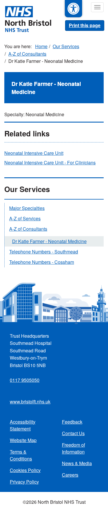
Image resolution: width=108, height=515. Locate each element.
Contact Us (73, 433)
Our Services (66, 46)
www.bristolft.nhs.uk (30, 401)
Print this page (85, 25)
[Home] (25, 18)
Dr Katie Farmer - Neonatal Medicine (49, 241)
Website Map (23, 440)
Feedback (72, 421)
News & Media (77, 463)
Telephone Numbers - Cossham (41, 262)
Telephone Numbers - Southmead (43, 251)
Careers (70, 474)
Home (41, 46)
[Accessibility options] (73, 8)
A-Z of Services (25, 218)
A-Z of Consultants (27, 53)
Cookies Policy (25, 470)
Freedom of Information (73, 448)
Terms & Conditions (21, 455)
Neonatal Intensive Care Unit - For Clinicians (50, 162)
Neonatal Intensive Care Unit (33, 153)
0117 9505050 (24, 380)
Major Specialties (27, 208)
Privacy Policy (24, 481)
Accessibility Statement (22, 425)
